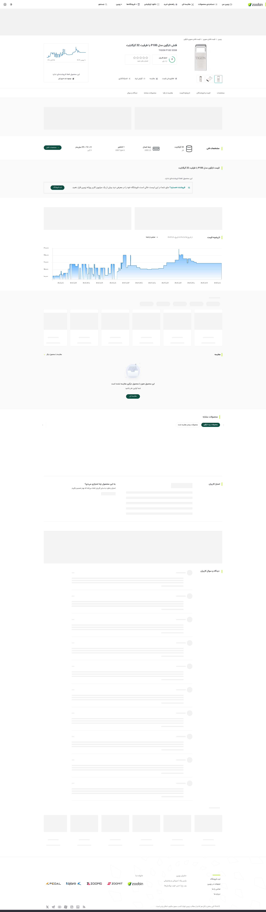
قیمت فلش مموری (209, 39)
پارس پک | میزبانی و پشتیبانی (175, 881)
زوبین (220, 39)
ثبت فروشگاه (215, 879)
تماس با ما (216, 889)
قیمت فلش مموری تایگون (192, 39)
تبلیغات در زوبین (213, 884)
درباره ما (217, 894)
